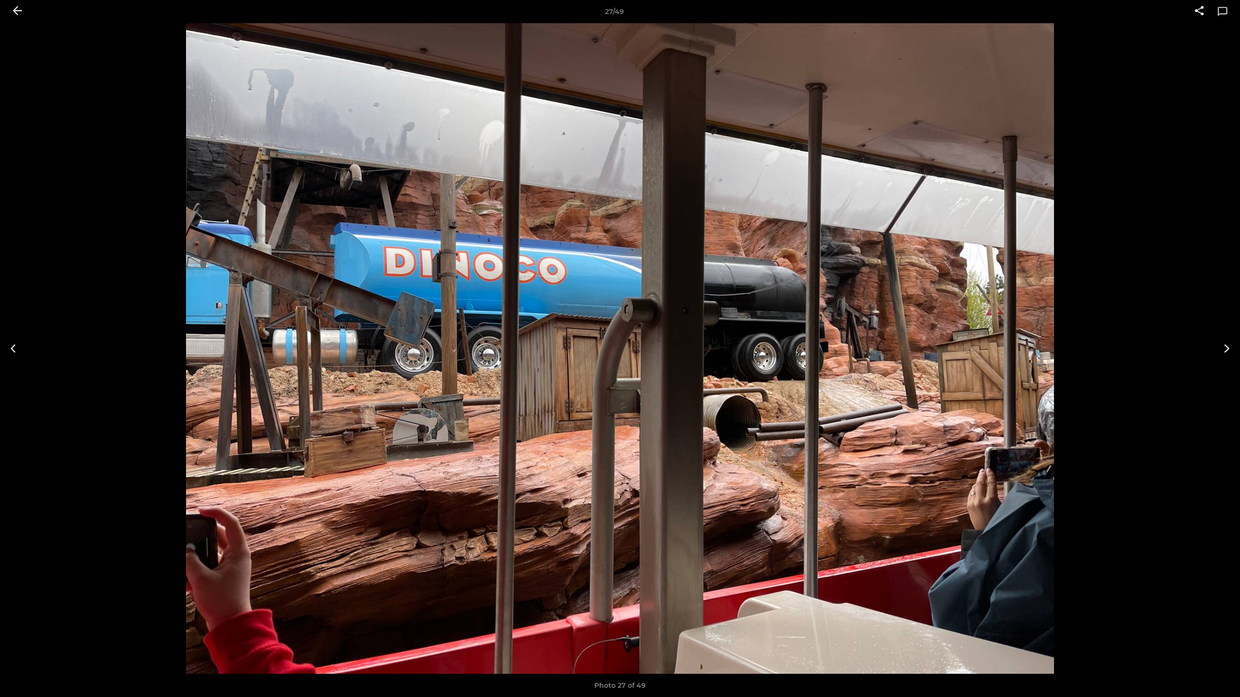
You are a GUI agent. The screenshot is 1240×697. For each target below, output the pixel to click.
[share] (1199, 11)
